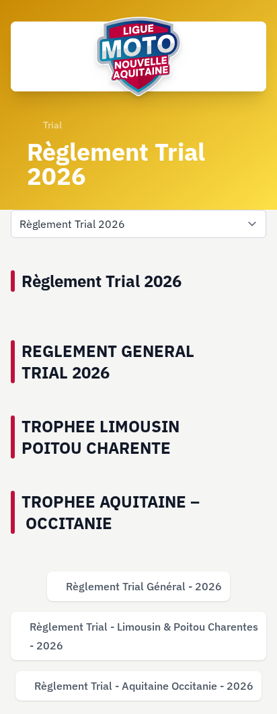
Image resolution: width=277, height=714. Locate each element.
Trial (52, 125)
